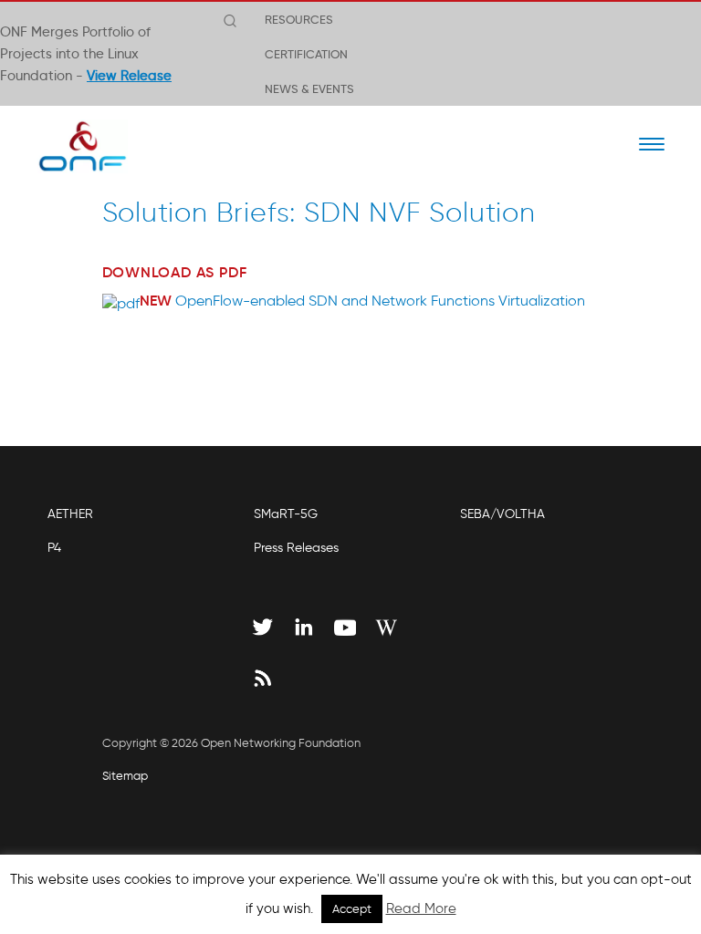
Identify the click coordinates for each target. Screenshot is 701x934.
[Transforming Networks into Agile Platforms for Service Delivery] (70, 146)
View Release (129, 75)
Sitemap (125, 776)
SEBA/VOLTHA (502, 514)
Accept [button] (351, 909)
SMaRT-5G (286, 514)
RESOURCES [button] (299, 19)
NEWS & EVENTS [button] (309, 88)
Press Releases (296, 547)
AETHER (70, 514)
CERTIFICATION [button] (306, 54)
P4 (54, 547)
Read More (421, 908)
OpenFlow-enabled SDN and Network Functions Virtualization (380, 300)
